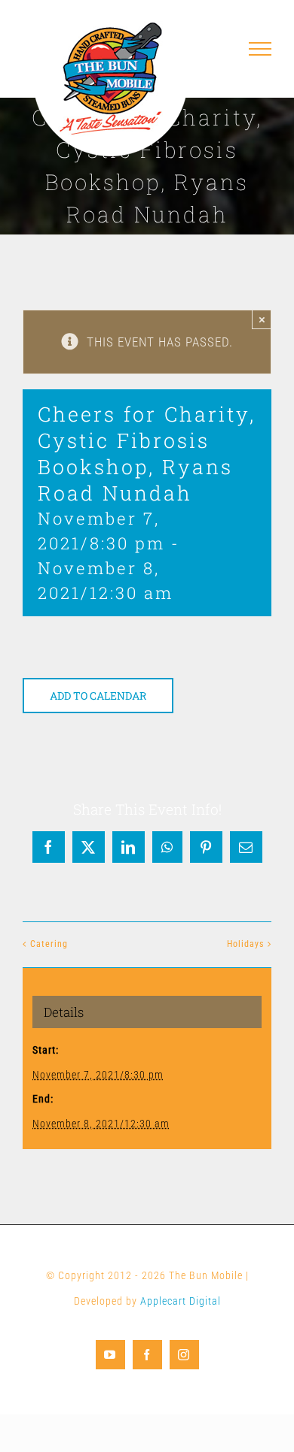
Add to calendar (98, 695)
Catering (49, 944)
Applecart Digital (180, 1301)
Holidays (245, 944)
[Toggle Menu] (260, 49)
